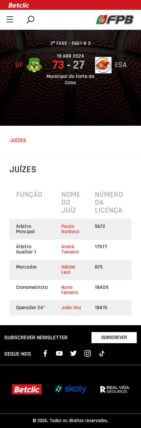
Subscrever (114, 337)
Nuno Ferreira (69, 290)
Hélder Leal (68, 270)
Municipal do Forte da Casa (70, 79)
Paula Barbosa (70, 229)
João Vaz (71, 307)
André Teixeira (70, 249)
